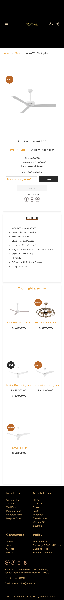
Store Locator (40, 518)
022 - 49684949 (17, 578)
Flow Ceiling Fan (18, 447)
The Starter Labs (48, 596)
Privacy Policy (40, 541)
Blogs (36, 507)
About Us (38, 503)
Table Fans (11, 503)
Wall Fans (11, 507)
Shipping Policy (41, 548)
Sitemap (37, 525)
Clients (10, 548)
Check (48, 179)
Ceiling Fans (12, 499)
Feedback (38, 514)
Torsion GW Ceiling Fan (18, 385)
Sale (17, 53)
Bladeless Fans (14, 514)
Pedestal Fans (13, 511)
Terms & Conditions (43, 552)
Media (9, 552)
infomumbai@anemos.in (24, 583)
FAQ (35, 511)
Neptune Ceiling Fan (46, 322)
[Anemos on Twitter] (7, 563)
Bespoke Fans (13, 518)
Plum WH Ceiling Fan (18, 322)
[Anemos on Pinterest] (25, 563)
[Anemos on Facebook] (13, 563)
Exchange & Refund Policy (47, 545)
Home (6, 53)
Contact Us (39, 522)
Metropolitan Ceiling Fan (45, 385)
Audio (9, 541)
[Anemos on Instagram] (19, 563)
